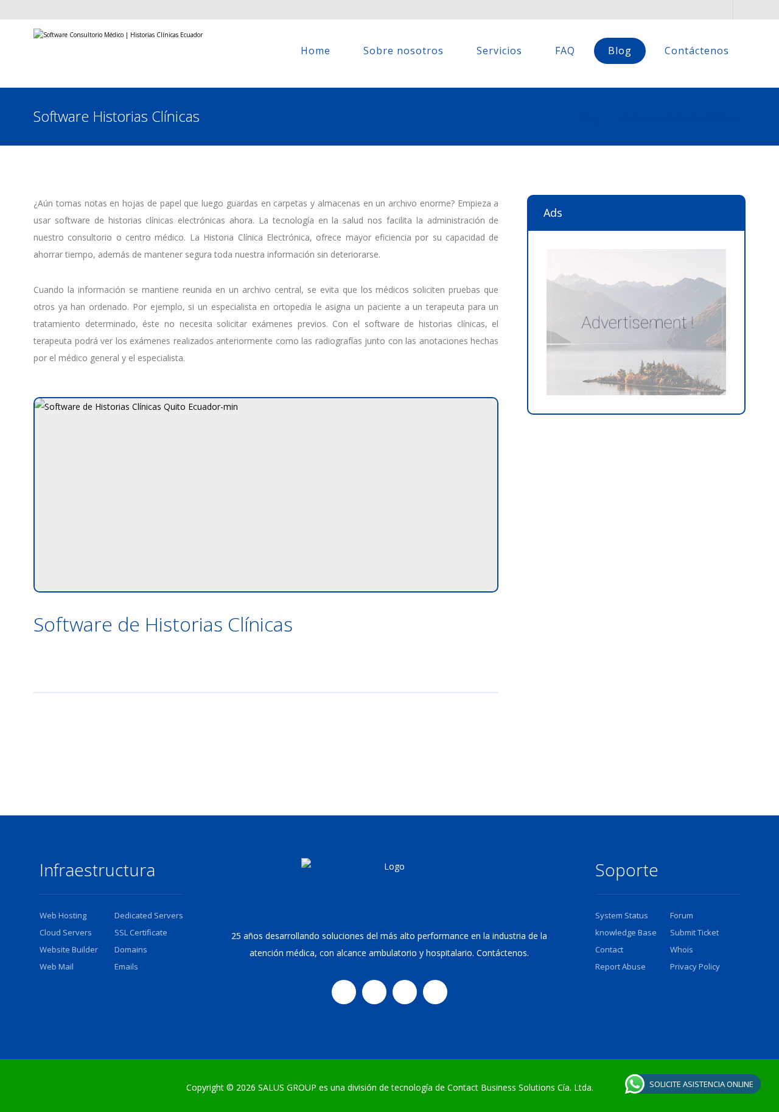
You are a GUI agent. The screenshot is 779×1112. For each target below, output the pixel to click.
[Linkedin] (405, 992)
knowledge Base (626, 932)
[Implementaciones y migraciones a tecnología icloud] (118, 53)
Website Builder (69, 949)
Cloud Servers (66, 932)
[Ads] (636, 322)
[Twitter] (374, 992)
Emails (126, 966)
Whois (681, 949)
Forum (681, 915)
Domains (130, 949)
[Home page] (555, 118)
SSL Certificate (140, 932)
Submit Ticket (694, 932)
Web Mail (57, 966)
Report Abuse (620, 966)
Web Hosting (63, 915)
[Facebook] (344, 992)
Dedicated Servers (148, 915)
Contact (609, 949)
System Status (621, 915)
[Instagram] (435, 992)
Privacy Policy (695, 966)
